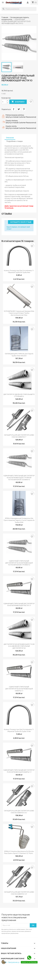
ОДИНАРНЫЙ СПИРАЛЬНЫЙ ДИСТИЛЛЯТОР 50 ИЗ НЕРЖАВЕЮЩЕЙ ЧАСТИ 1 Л (19, 604)
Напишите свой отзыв (20, 222)
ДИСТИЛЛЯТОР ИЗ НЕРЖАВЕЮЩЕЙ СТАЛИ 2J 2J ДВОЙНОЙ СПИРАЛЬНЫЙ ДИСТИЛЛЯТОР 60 (19, 646)
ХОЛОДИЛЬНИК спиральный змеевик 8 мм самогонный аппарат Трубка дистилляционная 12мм (19, 313)
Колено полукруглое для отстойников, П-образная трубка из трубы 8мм (19, 271)
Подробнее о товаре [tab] (14, 141)
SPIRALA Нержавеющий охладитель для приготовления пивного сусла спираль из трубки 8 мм (19, 520)
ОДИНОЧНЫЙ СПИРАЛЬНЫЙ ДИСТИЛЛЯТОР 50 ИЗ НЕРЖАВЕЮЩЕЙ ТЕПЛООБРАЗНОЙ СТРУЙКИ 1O (19, 563)
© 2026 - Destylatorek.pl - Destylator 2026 (17, 962)
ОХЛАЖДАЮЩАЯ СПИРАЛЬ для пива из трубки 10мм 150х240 (19, 355)
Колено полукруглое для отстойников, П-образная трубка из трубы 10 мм (19, 730)
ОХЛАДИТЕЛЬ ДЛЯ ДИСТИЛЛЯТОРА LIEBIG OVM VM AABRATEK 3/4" (19, 812)
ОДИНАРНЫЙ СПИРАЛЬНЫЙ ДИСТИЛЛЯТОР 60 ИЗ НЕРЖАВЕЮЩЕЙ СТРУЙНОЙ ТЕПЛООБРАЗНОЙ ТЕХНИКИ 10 (19, 478)
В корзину (18, 101)
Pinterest (24, 109)
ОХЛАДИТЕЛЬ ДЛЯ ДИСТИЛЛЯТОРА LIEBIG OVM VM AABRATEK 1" (19, 436)
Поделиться (14, 109)
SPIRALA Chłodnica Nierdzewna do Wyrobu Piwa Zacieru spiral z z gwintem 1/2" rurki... (19, 852)
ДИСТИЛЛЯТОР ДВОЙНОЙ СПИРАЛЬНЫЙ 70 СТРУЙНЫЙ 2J (19, 395)
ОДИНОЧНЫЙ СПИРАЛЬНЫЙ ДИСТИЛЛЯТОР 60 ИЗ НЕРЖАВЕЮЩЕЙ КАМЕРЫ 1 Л (19, 689)
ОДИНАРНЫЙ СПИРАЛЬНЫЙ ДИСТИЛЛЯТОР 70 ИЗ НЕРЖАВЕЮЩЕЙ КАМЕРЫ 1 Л (19, 771)
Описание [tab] (10, 138)
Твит (19, 109)
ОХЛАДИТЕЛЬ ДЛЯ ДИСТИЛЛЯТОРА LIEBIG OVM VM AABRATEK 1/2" (19, 893)
